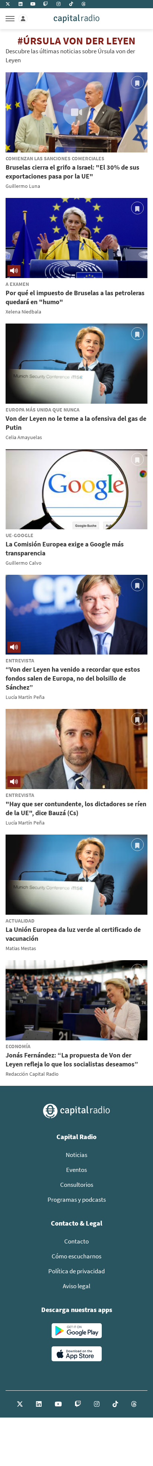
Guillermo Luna (23, 186)
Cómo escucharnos (76, 1256)
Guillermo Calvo (24, 562)
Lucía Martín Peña (25, 697)
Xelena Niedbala (23, 311)
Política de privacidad (76, 1271)
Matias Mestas (21, 948)
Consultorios (76, 1184)
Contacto (76, 1241)
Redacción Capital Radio (32, 1074)
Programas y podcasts (77, 1199)
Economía (18, 1046)
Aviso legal (76, 1286)
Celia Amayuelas (24, 437)
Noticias (76, 1155)
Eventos (76, 1170)
